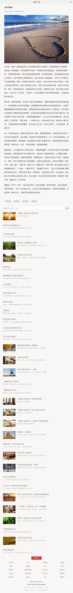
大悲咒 (62, 566)
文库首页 (8, 201)
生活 (45, 577)
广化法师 (11, 573)
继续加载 (36, 558)
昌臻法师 (28, 566)
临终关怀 (11, 577)
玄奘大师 (45, 573)
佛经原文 (39, 584)
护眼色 (18, 11)
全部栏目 (16, 201)
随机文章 (25, 201)
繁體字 (11, 11)
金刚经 (28, 577)
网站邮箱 (43, 584)
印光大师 (45, 569)
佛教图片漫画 (27, 569)
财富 (28, 562)
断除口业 (62, 569)
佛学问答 (62, 573)
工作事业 (11, 562)
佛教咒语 (62, 577)
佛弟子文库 (36, 2)
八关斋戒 (62, 562)
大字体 (15, 11)
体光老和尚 (28, 573)
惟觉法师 (45, 562)
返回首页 (30, 584)
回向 (45, 566)
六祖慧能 (11, 569)
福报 (11, 566)
